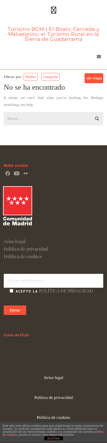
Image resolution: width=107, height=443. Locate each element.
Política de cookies (23, 256)
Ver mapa (94, 78)
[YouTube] (16, 173)
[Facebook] (7, 173)
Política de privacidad (26, 249)
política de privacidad (66, 291)
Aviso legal (15, 241)
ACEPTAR (53, 438)
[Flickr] (25, 173)
